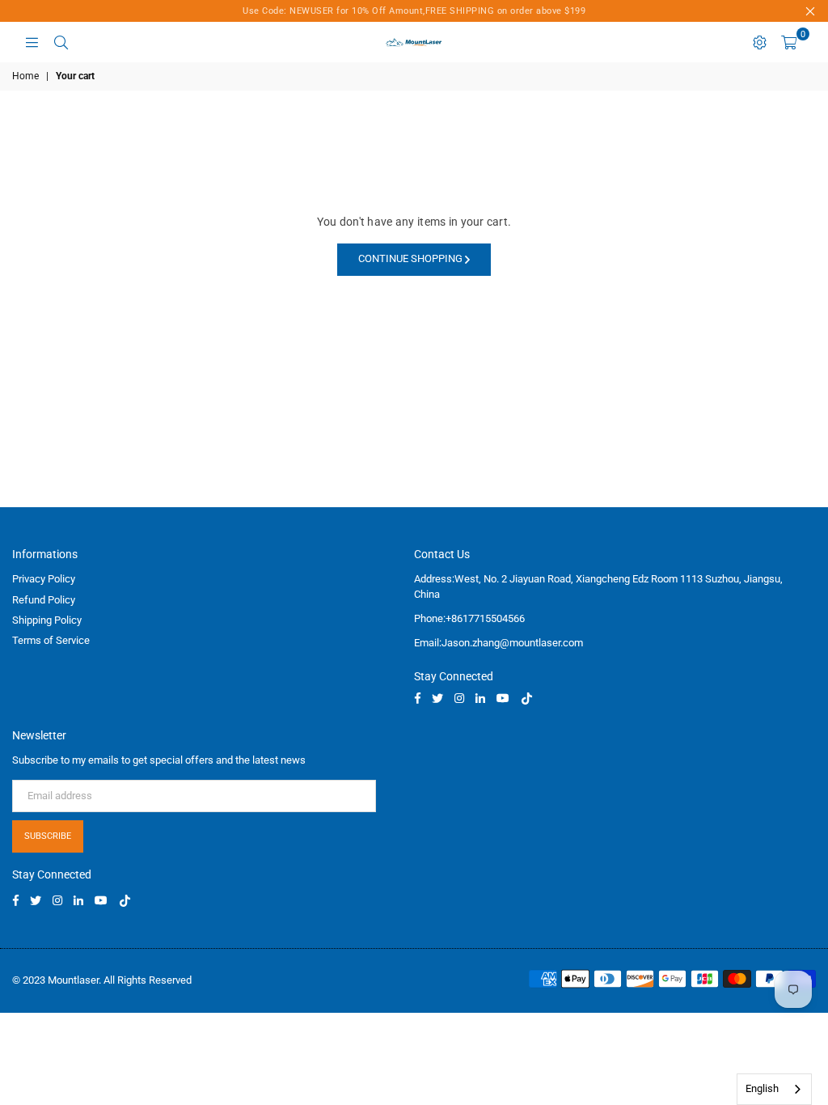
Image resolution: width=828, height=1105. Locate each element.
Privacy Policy (43, 579)
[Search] (60, 42)
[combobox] (774, 1089)
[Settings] (759, 42)
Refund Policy (43, 600)
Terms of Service (51, 640)
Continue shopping (411, 258)
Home (25, 76)
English (762, 1088)
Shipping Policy (47, 620)
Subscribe (47, 836)
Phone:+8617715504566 (469, 618)
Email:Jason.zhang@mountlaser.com (498, 643)
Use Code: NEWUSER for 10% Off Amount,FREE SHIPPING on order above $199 (414, 11)
